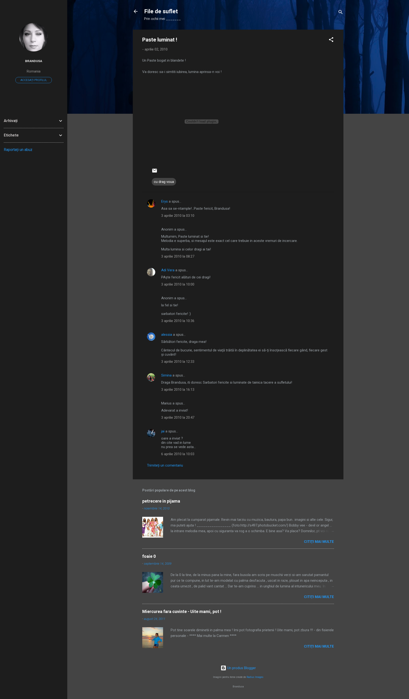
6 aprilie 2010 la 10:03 (177, 454)
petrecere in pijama (161, 501)
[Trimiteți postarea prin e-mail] (154, 172)
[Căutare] (340, 13)
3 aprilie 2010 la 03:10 (177, 215)
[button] (331, 40)
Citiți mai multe (319, 542)
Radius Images (255, 677)
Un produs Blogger (241, 668)
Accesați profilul (33, 80)
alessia (166, 334)
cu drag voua (164, 182)
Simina (166, 375)
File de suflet (161, 11)
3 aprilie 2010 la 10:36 (177, 321)
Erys (164, 201)
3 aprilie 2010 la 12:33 (177, 361)
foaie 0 (149, 556)
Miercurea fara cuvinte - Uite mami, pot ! (181, 611)
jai (162, 431)
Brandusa (33, 61)
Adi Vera (167, 270)
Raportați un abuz (18, 149)
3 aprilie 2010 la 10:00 (177, 284)
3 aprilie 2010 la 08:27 (177, 256)
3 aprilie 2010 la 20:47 (177, 417)
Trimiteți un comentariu (165, 465)
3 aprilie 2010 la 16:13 (177, 389)
